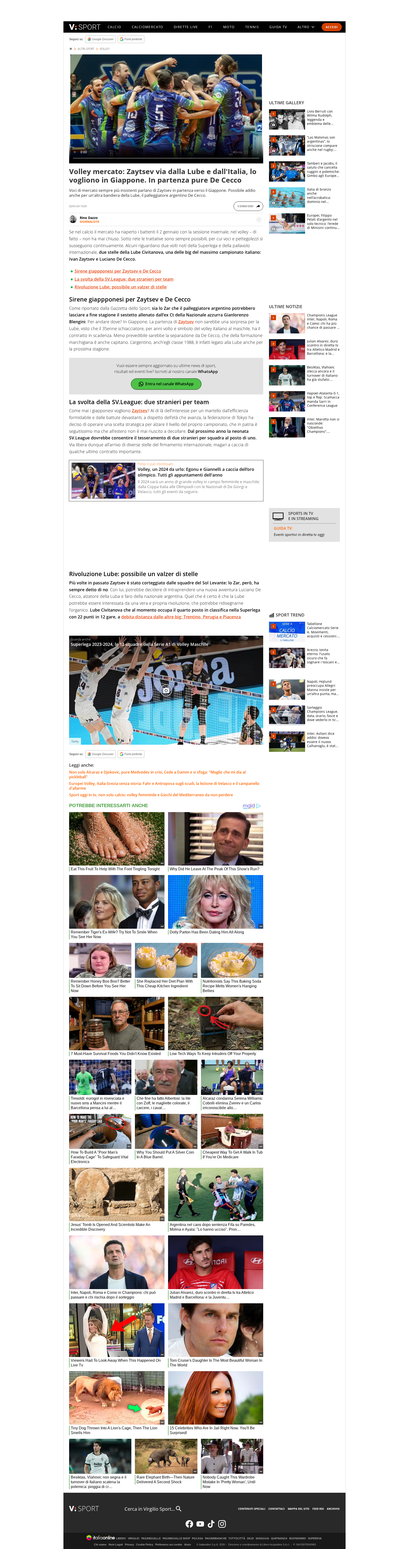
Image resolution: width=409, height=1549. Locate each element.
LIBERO (121, 1538)
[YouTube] (200, 1527)
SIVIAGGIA (262, 1538)
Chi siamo (100, 1544)
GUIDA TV (278, 27)
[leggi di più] (259, 219)
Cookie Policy (144, 1544)
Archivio (333, 1508)
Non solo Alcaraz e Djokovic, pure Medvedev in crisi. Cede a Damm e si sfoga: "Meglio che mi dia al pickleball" (157, 774)
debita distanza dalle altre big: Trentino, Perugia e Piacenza (181, 617)
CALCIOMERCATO (147, 27)
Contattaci (276, 1508)
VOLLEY (105, 49)
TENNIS (252, 27)
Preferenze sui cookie (168, 1544)
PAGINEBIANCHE (216, 1538)
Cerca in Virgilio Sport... (149, 1509)
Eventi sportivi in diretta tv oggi (299, 534)
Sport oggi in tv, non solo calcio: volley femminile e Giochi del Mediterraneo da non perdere (151, 794)
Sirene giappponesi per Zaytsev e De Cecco (118, 271)
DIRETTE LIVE (186, 27)
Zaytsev (186, 321)
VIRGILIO (133, 1538)
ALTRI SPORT (86, 49)
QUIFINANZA (279, 1538)
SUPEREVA (315, 1538)
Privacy (129, 1544)
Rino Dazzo (89, 217)
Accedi (332, 27)
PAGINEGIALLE (151, 1538)
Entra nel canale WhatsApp (169, 383)
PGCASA (197, 1538)
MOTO (229, 27)
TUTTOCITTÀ (236, 1538)
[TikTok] (211, 1527)
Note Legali (116, 1544)
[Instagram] (222, 1527)
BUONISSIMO (297, 1538)
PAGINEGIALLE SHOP (176, 1538)
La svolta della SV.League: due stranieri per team (124, 279)
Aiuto (187, 1544)
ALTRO (304, 27)
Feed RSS (318, 1508)
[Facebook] (189, 1527)
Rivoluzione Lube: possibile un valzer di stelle (121, 287)
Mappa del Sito (298, 1508)
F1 (211, 27)
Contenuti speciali (251, 1508)
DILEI (250, 1538)
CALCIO (114, 27)
